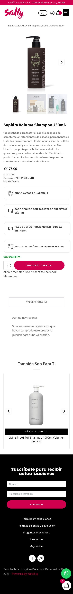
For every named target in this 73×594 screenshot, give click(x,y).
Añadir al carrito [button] (36, 431)
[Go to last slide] (9, 411)
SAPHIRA (27, 25)
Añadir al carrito (39, 265)
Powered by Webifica (25, 574)
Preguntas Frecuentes (36, 532)
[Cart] (59, 13)
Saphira (16, 181)
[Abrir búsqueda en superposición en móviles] (42, 13)
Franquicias (36, 539)
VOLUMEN (29, 178)
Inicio (10, 25)
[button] (15, 104)
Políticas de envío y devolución (36, 525)
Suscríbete (37, 504)
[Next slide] (61, 62)
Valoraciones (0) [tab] (36, 301)
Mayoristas (36, 546)
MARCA (18, 25)
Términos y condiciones (36, 518)
